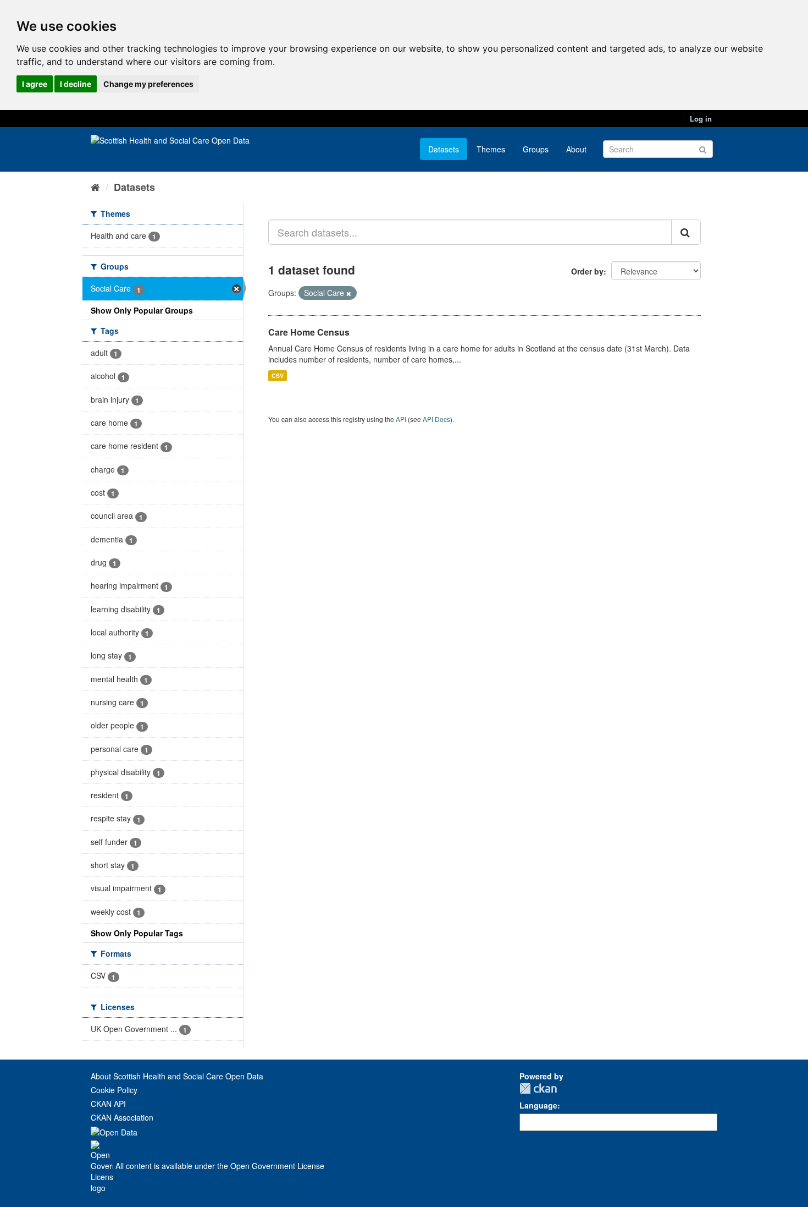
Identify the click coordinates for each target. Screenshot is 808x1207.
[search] (686, 232)
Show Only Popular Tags (137, 933)
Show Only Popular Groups (142, 310)
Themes (491, 149)
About (576, 149)
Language (538, 1105)
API (401, 419)
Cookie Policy (114, 1089)
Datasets (443, 149)
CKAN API (108, 1103)
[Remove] (348, 293)
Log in (701, 118)
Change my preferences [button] (148, 84)
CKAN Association (122, 1117)
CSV (278, 375)
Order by (587, 271)
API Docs (436, 419)
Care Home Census (309, 332)
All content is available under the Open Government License (218, 1165)
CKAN (538, 1088)
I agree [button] (34, 84)
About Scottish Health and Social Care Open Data (177, 1076)
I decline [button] (75, 84)
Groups (536, 149)
